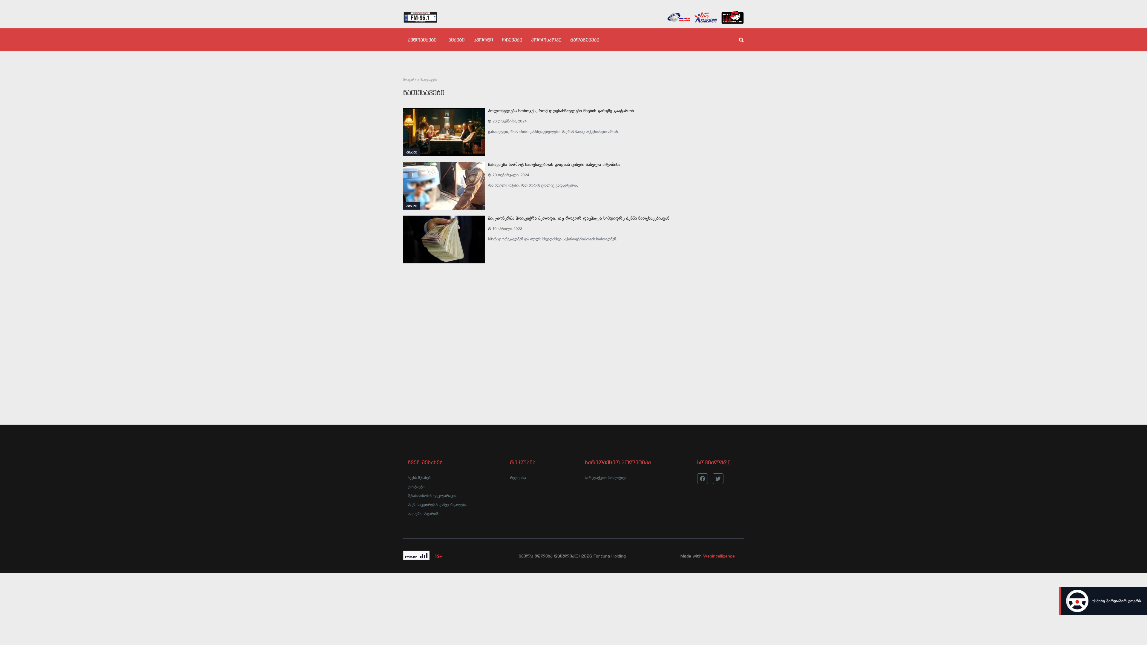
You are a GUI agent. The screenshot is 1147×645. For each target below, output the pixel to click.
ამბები (456, 40)
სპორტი (483, 40)
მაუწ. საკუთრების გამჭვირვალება (437, 504)
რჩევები (512, 40)
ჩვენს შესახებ (419, 477)
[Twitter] (718, 478)
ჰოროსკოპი (546, 40)
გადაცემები (584, 40)
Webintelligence (719, 556)
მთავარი (409, 80)
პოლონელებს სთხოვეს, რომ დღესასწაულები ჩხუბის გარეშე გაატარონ (561, 110)
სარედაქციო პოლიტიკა (605, 477)
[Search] (736, 40)
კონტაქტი (416, 486)
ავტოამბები (422, 40)
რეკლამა (518, 477)
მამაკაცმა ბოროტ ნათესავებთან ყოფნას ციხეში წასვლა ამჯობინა (554, 164)
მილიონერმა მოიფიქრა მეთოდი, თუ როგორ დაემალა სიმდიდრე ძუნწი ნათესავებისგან (578, 218)
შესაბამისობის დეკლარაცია (432, 495)
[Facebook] (702, 478)
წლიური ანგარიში (423, 513)
